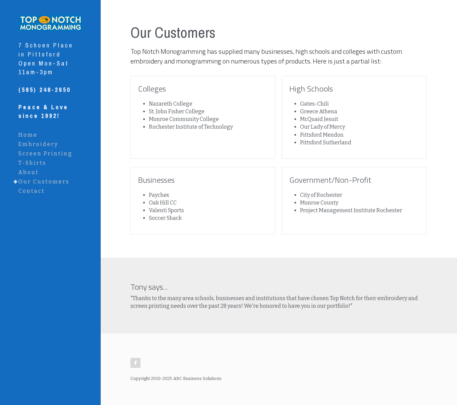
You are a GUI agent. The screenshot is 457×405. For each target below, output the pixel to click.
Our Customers (44, 181)
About (28, 172)
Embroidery (38, 144)
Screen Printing (45, 153)
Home (27, 135)
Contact (31, 191)
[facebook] (135, 363)
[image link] (50, 22)
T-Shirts (32, 163)
